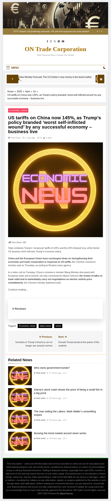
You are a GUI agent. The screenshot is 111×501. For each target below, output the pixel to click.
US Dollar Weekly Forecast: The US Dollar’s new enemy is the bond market (44, 77)
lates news (45, 326)
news (58, 326)
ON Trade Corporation (55, 49)
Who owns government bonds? (52, 367)
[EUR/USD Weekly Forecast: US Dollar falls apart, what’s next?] (92, 78)
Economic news (27, 326)
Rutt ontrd (16, 138)
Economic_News (18, 110)
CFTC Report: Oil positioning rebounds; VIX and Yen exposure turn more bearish (51, 31)
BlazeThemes (66, 493)
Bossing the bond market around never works (60, 433)
